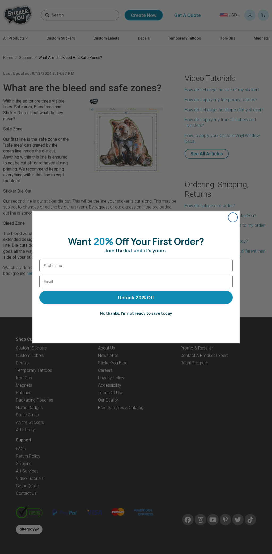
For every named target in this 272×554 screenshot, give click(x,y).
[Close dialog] (232, 217)
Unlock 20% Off (136, 297)
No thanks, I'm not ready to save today (136, 313)
